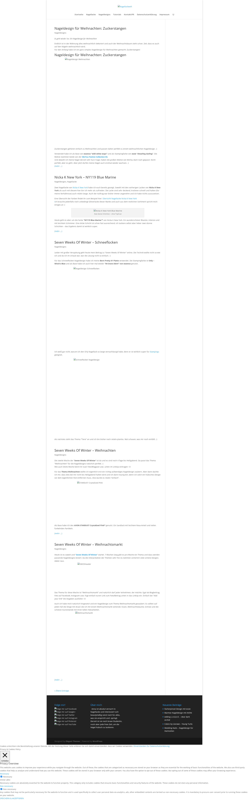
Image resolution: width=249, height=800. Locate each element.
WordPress (97, 741)
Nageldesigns (104, 15)
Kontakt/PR (129, 15)
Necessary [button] (4, 773)
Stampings (154, 351)
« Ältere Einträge (61, 690)
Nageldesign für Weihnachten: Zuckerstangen (90, 28)
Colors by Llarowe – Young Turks (178, 724)
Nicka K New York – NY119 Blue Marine (85, 177)
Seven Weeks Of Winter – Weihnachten (85, 450)
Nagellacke (91, 15)
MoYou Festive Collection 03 (94, 157)
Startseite (79, 15)
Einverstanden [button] (140, 746)
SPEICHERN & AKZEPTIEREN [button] (12, 798)
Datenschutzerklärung (147, 15)
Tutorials (117, 15)
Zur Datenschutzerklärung (158, 746)
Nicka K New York (80, 187)
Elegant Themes (73, 741)
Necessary (7, 776)
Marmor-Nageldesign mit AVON (178, 713)
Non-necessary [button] (6, 786)
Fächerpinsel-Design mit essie (177, 709)
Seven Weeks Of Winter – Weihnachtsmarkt (88, 544)
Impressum (164, 15)
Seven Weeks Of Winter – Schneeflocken (86, 242)
